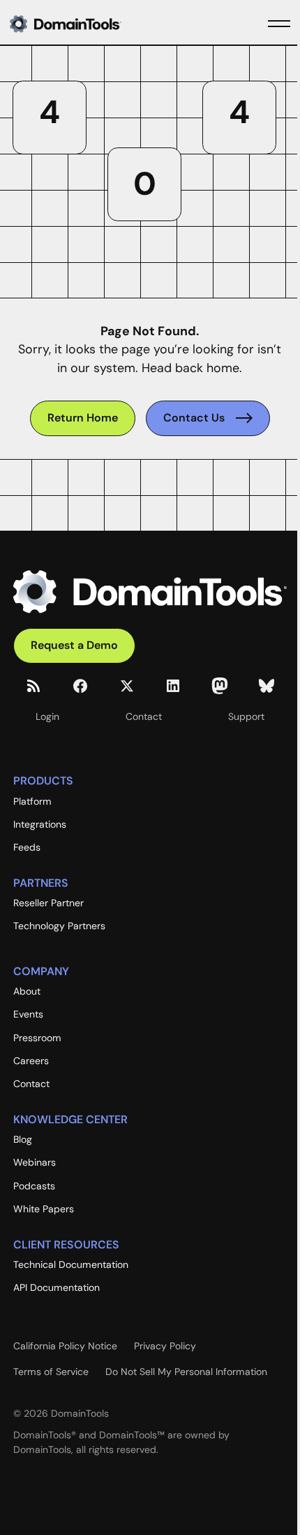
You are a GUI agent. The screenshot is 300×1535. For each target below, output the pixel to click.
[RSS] (33, 685)
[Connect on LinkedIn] (173, 685)
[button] (279, 24)
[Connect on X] (127, 685)
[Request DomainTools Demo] (74, 646)
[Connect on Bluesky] (266, 685)
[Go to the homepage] (150, 591)
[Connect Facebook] (80, 685)
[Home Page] (88, 24)
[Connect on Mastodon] (219, 685)
